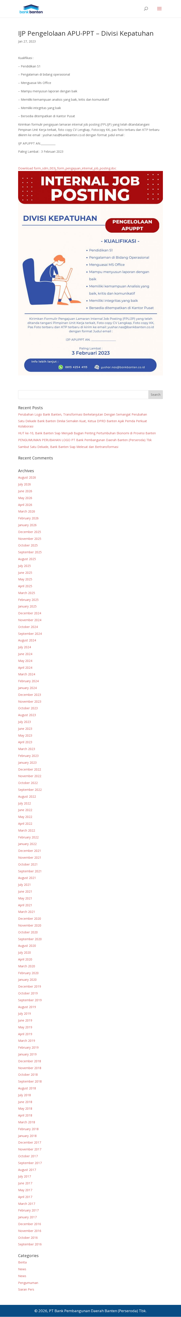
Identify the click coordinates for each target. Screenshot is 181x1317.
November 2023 (29, 701)
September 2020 (30, 939)
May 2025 (25, 579)
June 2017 (25, 1183)
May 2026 (25, 498)
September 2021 (30, 871)
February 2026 (28, 518)
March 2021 (26, 912)
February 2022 (28, 837)
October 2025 (28, 545)
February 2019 (28, 1047)
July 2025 (24, 566)
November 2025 (29, 539)
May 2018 (25, 1108)
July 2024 (24, 647)
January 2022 (27, 844)
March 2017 (26, 1204)
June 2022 (25, 810)
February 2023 (28, 756)
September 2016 (30, 1244)
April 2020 (25, 959)
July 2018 (24, 1095)
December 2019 (29, 986)
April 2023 (25, 742)
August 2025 (27, 559)
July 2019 (24, 1013)
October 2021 (28, 864)
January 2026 (27, 525)
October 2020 (28, 932)
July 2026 (24, 484)
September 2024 (30, 634)
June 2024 (25, 654)
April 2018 (25, 1115)
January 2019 (27, 1054)
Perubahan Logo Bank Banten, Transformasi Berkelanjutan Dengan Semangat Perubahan (82, 414)
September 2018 (30, 1081)
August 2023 (27, 715)
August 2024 (27, 640)
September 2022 (30, 790)
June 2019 (25, 1020)
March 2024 (26, 674)
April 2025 (25, 586)
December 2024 (29, 613)
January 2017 (27, 1217)
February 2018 (28, 1129)
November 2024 (29, 620)
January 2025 (27, 606)
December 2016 (29, 1224)
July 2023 (24, 722)
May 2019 (25, 1027)
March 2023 (26, 749)
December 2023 (29, 695)
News (22, 1269)
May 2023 (25, 735)
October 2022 (28, 783)
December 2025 (29, 532)
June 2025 (25, 572)
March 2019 (26, 1040)
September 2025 (30, 552)
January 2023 (27, 762)
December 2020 (29, 918)
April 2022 (25, 823)
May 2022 (25, 817)
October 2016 (28, 1237)
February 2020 (28, 973)
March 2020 (26, 966)
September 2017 (30, 1163)
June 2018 (25, 1102)
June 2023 (25, 728)
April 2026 (25, 505)
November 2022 (29, 776)
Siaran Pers (26, 1289)
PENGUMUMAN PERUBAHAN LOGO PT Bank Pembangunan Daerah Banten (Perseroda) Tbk (85, 440)
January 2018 (27, 1136)
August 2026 (27, 477)
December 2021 (29, 851)
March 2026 (26, 511)
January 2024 (27, 688)
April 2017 (25, 1197)
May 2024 (25, 661)
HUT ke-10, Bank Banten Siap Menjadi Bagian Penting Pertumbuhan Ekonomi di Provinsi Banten (87, 433)
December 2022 (29, 769)
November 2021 (29, 857)
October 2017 (28, 1156)
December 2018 (29, 1061)
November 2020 (29, 925)
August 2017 (27, 1170)
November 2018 (29, 1068)
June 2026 (25, 491)
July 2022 (24, 803)
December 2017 (29, 1142)
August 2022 (27, 796)
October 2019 (28, 993)
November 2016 (29, 1231)
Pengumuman (28, 1283)
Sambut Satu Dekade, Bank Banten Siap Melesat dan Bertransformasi (68, 447)
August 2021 (27, 878)
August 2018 (27, 1088)
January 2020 (27, 979)
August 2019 (27, 1007)
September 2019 (30, 1000)
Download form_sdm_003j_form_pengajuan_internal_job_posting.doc (67, 168)
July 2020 (24, 952)
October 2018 (28, 1074)
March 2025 (26, 593)
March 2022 (26, 830)
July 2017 (24, 1176)
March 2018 (26, 1122)
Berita (22, 1262)
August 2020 (27, 946)
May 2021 (25, 898)
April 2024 (25, 667)
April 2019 (25, 1034)
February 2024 (28, 681)
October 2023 (28, 708)
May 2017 (25, 1190)
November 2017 (29, 1149)
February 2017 (28, 1210)
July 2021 (24, 884)
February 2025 (28, 600)
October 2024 (28, 627)
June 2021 (25, 891)
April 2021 (25, 905)
